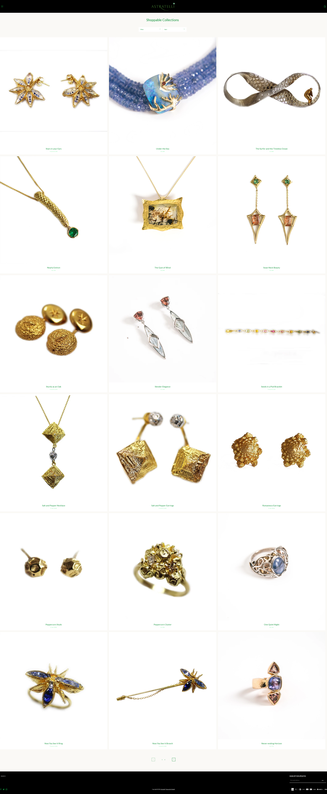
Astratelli (163, 789)
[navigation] (2, 6)
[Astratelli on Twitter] (4, 789)
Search (3, 776)
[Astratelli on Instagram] (6, 789)
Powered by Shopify (170, 789)
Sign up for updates (298, 776)
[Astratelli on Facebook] (1, 789)
